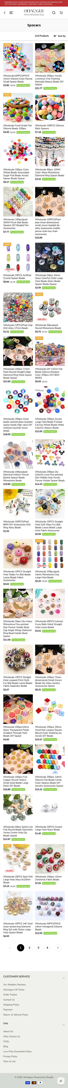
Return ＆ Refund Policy (15, 1014)
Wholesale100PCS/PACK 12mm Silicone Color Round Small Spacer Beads (17, 78)
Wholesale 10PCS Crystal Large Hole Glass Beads (48, 828)
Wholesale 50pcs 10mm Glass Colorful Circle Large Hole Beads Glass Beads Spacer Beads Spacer (49, 280)
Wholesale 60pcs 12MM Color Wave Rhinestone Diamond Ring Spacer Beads (49, 172)
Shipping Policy (11, 1004)
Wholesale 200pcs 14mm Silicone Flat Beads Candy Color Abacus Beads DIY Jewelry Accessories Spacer (49, 781)
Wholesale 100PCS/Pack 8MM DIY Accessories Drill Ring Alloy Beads (17, 524)
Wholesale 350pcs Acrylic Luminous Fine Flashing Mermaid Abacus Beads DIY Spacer (49, 80)
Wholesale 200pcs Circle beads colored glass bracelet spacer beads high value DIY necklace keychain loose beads (18, 424)
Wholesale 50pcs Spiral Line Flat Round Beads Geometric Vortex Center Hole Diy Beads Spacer (18, 831)
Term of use (9, 1061)
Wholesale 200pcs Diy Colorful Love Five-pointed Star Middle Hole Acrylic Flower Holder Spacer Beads (50, 476)
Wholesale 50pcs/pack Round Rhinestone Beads (48, 327)
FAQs (6, 1041)
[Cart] (61, 12)
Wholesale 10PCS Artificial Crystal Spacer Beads (17, 277)
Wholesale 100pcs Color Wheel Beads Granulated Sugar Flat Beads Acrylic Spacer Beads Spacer (16, 174)
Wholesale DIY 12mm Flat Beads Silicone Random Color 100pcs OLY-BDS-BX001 (48, 373)
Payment (7, 1009)
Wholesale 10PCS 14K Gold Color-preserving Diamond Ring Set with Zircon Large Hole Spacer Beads (18, 928)
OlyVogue (28, 1077)
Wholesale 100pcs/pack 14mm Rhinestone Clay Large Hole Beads (47, 574)
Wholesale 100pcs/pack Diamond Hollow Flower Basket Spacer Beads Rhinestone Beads (16, 476)
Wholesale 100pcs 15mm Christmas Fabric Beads (48, 878)
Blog (5, 1046)
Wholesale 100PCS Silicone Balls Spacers (49, 127)
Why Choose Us (11, 1036)
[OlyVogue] (34, 13)
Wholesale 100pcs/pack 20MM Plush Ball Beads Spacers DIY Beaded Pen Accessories (16, 224)
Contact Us (9, 999)
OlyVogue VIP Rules (13, 989)
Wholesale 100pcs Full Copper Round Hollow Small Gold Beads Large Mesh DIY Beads (15, 781)
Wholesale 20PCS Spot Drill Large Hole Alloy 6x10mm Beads (18, 879)
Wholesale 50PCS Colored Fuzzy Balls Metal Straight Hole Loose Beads (49, 624)
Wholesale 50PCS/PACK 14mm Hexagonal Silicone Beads (48, 926)
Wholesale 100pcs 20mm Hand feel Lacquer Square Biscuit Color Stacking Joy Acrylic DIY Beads (48, 731)
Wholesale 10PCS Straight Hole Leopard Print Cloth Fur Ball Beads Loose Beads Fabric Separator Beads (17, 682)
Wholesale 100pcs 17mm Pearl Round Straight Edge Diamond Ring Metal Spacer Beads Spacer (17, 373)
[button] (7, 13)
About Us (8, 1031)
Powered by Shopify (43, 1077)
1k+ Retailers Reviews (14, 984)
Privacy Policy (10, 1056)
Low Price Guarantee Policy (17, 1051)
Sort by (61, 36)
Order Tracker (10, 994)
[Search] (53, 12)
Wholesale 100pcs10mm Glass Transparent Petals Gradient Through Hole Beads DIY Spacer (16, 731)
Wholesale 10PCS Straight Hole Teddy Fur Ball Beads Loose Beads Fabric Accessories (17, 576)
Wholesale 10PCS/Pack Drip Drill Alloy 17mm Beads (18, 327)
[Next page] (57, 947)
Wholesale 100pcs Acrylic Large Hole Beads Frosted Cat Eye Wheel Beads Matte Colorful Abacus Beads (49, 423)
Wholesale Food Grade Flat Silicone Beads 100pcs (17, 127)
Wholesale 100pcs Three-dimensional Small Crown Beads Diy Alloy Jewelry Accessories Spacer (48, 682)
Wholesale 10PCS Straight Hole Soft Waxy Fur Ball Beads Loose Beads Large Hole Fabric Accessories (49, 526)
